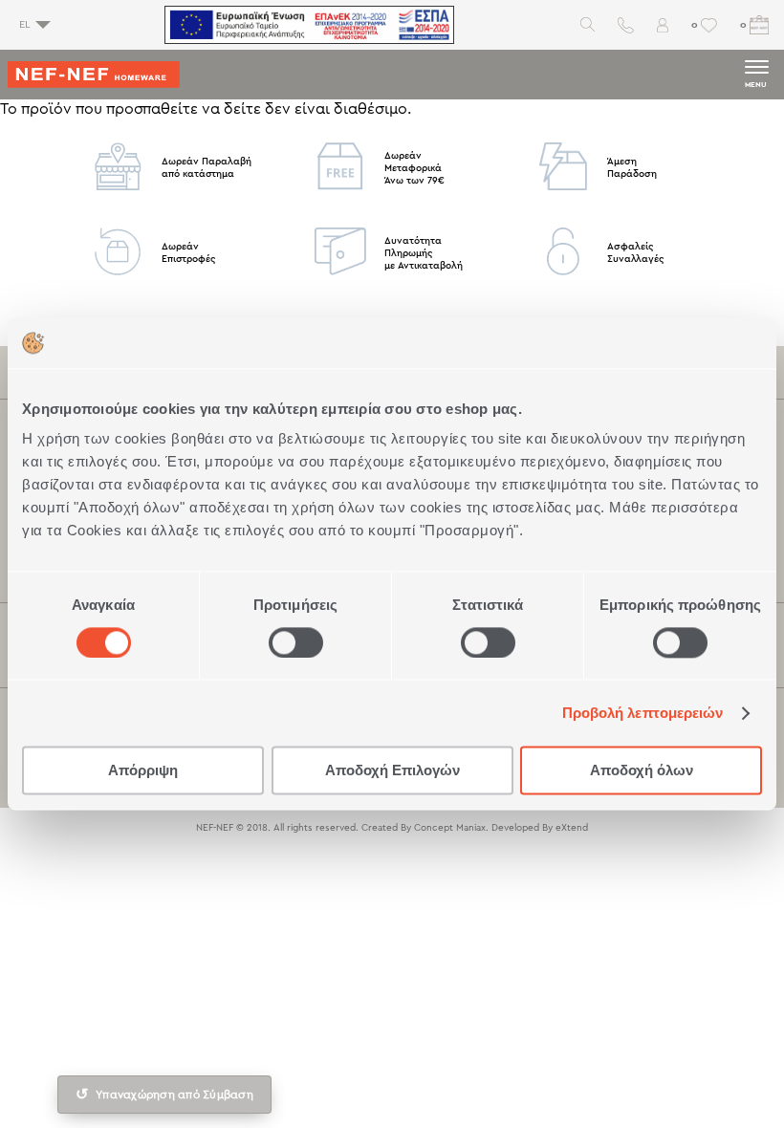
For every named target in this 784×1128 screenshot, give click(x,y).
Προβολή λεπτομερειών (643, 713)
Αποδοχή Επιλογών (392, 771)
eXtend (571, 828)
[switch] (296, 642)
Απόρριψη (143, 771)
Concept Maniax (450, 828)
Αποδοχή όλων (641, 771)
